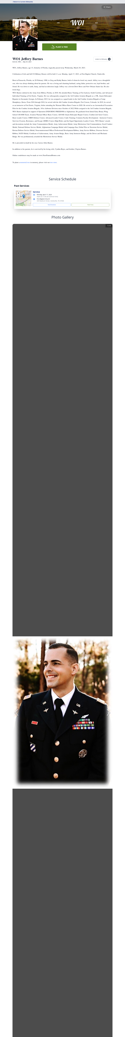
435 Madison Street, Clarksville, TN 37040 (50, 201)
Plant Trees (90, 205)
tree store (53, 162)
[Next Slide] (108, 712)
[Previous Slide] (16, 712)
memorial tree (25, 162)
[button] (23, 196)
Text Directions (52, 205)
